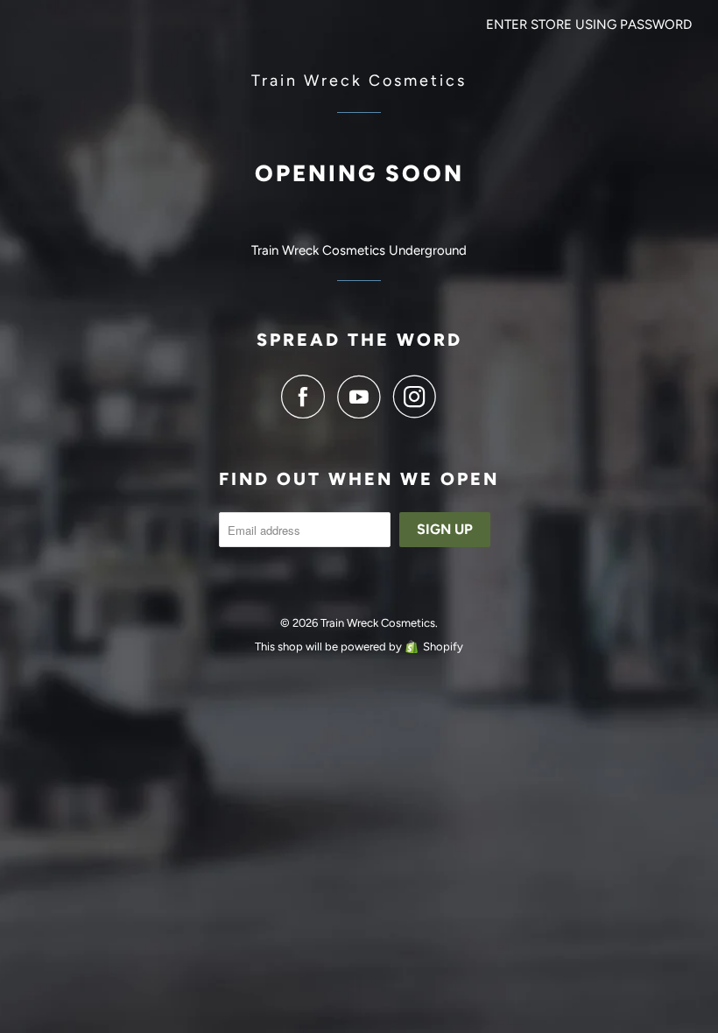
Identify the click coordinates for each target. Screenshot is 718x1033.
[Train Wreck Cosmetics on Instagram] (415, 396)
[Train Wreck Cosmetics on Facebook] (307, 396)
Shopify (443, 646)
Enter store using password (589, 24)
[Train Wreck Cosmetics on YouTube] (363, 396)
